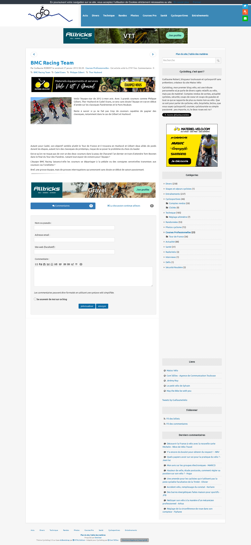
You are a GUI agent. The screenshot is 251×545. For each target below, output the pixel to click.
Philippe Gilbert (77, 72)
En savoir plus (181, 2)
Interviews (171, 257)
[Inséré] (44, 264)
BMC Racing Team (42, 72)
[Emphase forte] (36, 264)
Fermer (197, 2)
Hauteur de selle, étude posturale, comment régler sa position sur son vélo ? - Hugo (191, 472)
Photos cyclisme (174, 227)
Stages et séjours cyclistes (179, 188)
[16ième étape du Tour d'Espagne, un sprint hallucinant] (34, 54)
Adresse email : (42, 235)
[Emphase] (40, 264)
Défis (168, 262)
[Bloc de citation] (76, 264)
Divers (169, 183)
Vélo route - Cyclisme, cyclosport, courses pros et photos (50, 15)
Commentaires (73, 205)
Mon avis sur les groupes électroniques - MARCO (191, 465)
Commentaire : (42, 259)
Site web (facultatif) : (45, 247)
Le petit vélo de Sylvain (178, 385)
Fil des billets (173, 418)
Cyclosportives (173, 199)
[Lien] (81, 264)
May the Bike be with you (179, 390)
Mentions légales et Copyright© (134, 540)
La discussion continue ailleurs (131, 205)
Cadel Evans (60, 72)
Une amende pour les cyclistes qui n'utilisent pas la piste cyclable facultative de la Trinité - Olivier (190, 480)
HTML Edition (79, 540)
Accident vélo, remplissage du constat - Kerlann (190, 487)
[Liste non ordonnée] (65, 264)
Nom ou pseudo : (43, 223)
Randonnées (172, 222)
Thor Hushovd (95, 72)
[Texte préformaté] (72, 264)
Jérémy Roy (172, 380)
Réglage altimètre (178, 217)
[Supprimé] (48, 264)
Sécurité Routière (174, 267)
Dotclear (98, 537)
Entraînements (173, 193)
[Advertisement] (93, 134)
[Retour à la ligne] (60, 264)
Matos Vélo (172, 370)
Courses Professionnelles (97, 68)
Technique (171, 212)
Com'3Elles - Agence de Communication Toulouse (191, 375)
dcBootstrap (64, 540)
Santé (168, 246)
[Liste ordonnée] (68, 264)
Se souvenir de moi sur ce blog (52, 299)
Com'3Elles (113, 540)
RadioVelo (171, 252)
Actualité (170, 241)
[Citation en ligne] (52, 264)
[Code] (56, 264)
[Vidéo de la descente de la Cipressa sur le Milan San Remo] (153, 54)
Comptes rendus (177, 203)
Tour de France (176, 236)
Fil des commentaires (177, 423)
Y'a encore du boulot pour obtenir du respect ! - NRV (193, 452)
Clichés (172, 207)
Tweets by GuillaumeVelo (174, 400)
